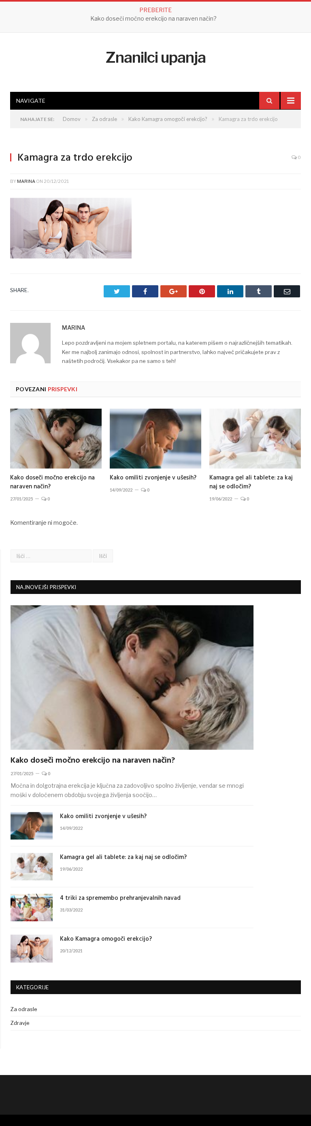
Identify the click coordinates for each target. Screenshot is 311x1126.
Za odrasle (24, 1009)
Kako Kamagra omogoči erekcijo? (106, 939)
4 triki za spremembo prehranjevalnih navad (120, 898)
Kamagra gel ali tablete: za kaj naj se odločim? (251, 482)
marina (26, 181)
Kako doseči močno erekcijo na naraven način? (52, 482)
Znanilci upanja (156, 57)
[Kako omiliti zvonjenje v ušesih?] (155, 439)
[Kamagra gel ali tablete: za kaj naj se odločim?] (255, 439)
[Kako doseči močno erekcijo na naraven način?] (56, 439)
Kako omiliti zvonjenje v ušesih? (153, 18)
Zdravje (20, 1023)
